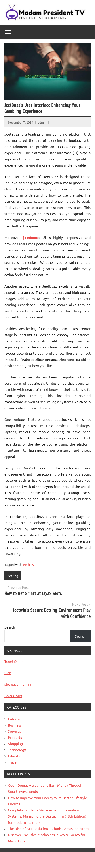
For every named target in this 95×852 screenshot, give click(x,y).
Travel (12, 762)
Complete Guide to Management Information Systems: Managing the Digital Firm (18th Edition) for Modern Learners (47, 816)
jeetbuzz (30, 237)
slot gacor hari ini (17, 684)
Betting (12, 576)
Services (14, 731)
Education (15, 756)
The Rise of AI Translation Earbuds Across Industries (48, 828)
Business (15, 725)
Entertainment (19, 719)
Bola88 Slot (13, 695)
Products (15, 737)
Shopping (15, 743)
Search (9, 627)
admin (42, 122)
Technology (17, 749)
